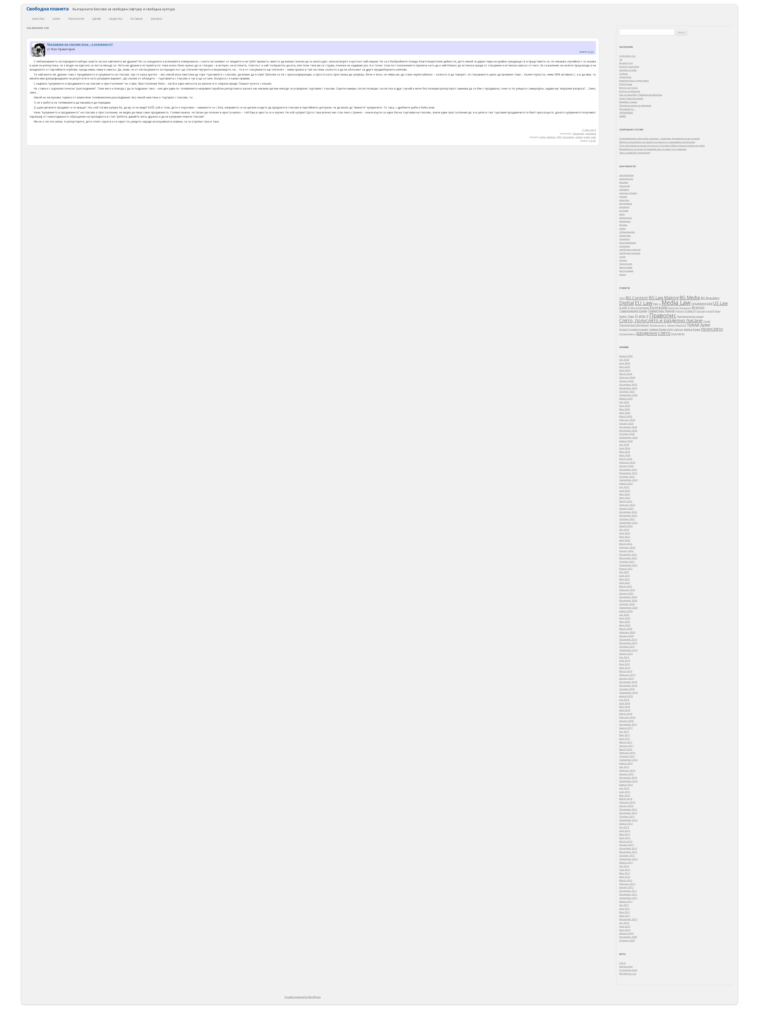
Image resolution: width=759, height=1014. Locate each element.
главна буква (657, 329)
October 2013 (627, 816)
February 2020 (627, 632)
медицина (625, 221)
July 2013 (624, 827)
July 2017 (624, 731)
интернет (624, 207)
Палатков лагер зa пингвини (635, 105)
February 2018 (627, 717)
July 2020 (624, 614)
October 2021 (627, 561)
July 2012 (624, 866)
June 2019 (624, 660)
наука (56, 19)
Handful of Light (628, 70)
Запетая (700, 311)
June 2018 (624, 703)
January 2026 (626, 380)
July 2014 (624, 788)
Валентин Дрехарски (679, 307)
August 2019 (626, 653)
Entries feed (625, 966)
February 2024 (627, 462)
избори (678, 329)
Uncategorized (701, 304)
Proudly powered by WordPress (303, 997)
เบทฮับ (622, 116)
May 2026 (624, 366)
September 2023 (628, 479)
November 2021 (628, 558)
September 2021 (628, 565)
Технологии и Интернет (634, 325)
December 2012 (628, 848)
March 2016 (625, 749)
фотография (626, 270)
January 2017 (626, 745)
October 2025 (627, 391)
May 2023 (624, 494)
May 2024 (624, 451)
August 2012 (626, 862)
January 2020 (626, 635)
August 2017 (626, 727)
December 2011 (628, 890)
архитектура (626, 178)
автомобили (626, 175)
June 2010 (624, 926)
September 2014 (628, 781)
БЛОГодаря (625, 84)
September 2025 (628, 394)
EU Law (643, 302)
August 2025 (626, 398)
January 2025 (626, 423)
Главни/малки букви (633, 311)
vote (593, 137)
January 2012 (626, 887)
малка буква (692, 329)
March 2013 (625, 841)
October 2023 (627, 476)
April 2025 (624, 412)
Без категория (640, 307)
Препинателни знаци (690, 316)
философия (625, 267)
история (623, 210)
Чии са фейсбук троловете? (634, 152)
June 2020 (624, 618)
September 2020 (628, 607)
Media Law (676, 303)
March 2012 (625, 880)
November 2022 (628, 515)
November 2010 (628, 919)
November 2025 (628, 388)
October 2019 (627, 646)
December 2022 (628, 511)
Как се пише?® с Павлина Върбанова (640, 94)
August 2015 (626, 763)
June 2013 (624, 830)
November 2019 (628, 642)
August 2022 (626, 525)
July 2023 (624, 487)
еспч (670, 329)
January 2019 (626, 678)
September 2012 (628, 858)
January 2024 (626, 465)
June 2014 (624, 791)
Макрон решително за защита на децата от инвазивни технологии (657, 142)
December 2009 (628, 936)
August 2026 (626, 356)
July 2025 (624, 402)
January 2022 (626, 550)
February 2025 (627, 419)
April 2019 (624, 667)
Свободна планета (47, 9)
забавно (156, 19)
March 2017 (625, 742)
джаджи (623, 182)
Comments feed (628, 970)
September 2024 (628, 437)
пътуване (136, 19)
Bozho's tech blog (629, 66)
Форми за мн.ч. (658, 325)
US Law (720, 303)
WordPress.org (627, 973)
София (706, 321)
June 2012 (624, 869)
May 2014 (624, 795)
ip (660, 304)
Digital (626, 302)
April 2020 (624, 625)
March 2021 (625, 586)
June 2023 (624, 490)
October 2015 (627, 756)
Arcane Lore (626, 62)
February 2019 (627, 674)
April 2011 (624, 915)
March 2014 (625, 798)
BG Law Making (664, 297)
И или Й (710, 311)
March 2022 (625, 543)
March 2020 (625, 628)
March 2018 (625, 713)
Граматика (656, 311)
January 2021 (626, 593)
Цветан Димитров (676, 325)
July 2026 (624, 359)
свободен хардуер (629, 253)
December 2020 (628, 596)
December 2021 (628, 554)
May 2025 (624, 409)
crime (542, 137)
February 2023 (627, 504)
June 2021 (624, 575)
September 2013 (628, 820)
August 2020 (626, 611)
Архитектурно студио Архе (634, 80)
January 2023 (626, 508)
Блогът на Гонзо (628, 87)
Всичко (698, 307)
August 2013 (626, 823)
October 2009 (627, 940)
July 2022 (624, 529)
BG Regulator (710, 298)
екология (624, 185)
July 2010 (624, 922)
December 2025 (628, 384)
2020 (622, 298)
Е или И (690, 311)
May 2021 (624, 579)
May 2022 (624, 536)
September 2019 (628, 650)
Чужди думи (698, 324)
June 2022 (624, 533)
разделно (646, 333)
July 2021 (624, 572)
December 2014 (628, 777)
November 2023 (628, 473)
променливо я (627, 333)
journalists (568, 137)
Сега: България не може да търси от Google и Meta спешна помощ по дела (662, 145)
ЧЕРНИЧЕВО (626, 112)
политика (590, 133)
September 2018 (628, 692)
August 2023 (626, 483)
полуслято (712, 329)
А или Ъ (624, 307)
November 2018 (628, 685)
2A (620, 59)
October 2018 (627, 689)
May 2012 (624, 873)
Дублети (679, 311)
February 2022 (627, 547)
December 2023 (628, 469)
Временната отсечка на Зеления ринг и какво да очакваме (652, 149)
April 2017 (624, 738)
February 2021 (627, 589)
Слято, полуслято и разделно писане (660, 320)
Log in (622, 962)
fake (655, 304)
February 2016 (627, 752)
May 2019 (624, 664)
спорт (622, 256)
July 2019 (624, 657)
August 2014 (626, 784)
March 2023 (625, 501)
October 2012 (627, 855)
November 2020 (628, 600)
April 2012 (624, 876)
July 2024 (624, 444)
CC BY (591, 51)
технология (76, 19)
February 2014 (627, 802)
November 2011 (628, 894)
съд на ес (678, 334)
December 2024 (628, 426)
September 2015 (628, 759)
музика (623, 224)
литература (625, 217)
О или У (642, 316)
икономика (625, 203)
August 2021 (626, 568)
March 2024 (625, 458)
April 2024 (624, 455)
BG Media (690, 297)
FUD (559, 137)
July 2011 (624, 905)
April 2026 (624, 370)
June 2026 (624, 363)
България (658, 307)
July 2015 (624, 766)
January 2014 (626, 805)
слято (664, 333)
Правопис (662, 315)
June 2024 (624, 448)
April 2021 (624, 582)
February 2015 (627, 770)
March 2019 (625, 671)
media (578, 137)
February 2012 (627, 883)
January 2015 (626, 774)
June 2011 (624, 908)
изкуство (38, 19)
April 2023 (624, 497)
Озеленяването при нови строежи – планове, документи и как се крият (659, 138)
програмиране (627, 242)
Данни (670, 311)
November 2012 (628, 851)
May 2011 (624, 912)
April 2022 (624, 540)
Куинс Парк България (631, 98)
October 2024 (627, 433)
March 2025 (625, 416)
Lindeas (623, 73)
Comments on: (627, 55)
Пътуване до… (627, 109)
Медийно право (628, 101)
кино (622, 214)
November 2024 (628, 430)
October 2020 (627, 604)
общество (116, 19)
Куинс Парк (626, 316)
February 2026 (627, 377)
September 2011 (628, 897)
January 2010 (626, 933)
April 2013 (624, 837)
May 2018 (624, 706)
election (551, 137)
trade (587, 137)
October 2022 (627, 519)
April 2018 (624, 710)
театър (623, 260)
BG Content (637, 297)
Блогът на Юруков (629, 91)
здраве (96, 19)
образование (627, 231)
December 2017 (628, 724)
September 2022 (628, 522)
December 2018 (628, 681)
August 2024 (626, 441)
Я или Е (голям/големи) (633, 329)
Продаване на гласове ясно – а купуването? (80, 44)
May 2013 (624, 834)
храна (622, 274)
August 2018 (626, 696)
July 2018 (624, 699)
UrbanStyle (625, 76)
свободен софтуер (630, 249)
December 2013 (628, 809)
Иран (717, 311)
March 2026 (625, 373)
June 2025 (624, 405)
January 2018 (626, 720)
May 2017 (624, 735)
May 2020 (624, 621)
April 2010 (624, 929)
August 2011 (626, 901)
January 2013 (626, 844)
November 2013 (628, 812)
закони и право (628, 192)
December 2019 (628, 639)
